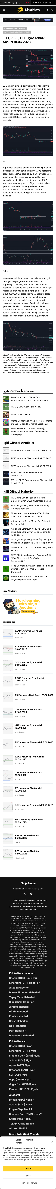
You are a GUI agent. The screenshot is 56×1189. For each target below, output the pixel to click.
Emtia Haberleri (18, 1016)
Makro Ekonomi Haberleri (24, 992)
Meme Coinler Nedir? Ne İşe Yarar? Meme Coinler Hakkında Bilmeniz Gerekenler (31, 422)
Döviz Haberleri (18, 1011)
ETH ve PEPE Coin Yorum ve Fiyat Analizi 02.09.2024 (31, 482)
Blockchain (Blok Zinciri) (24, 1134)
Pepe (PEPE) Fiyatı (20, 1079)
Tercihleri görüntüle (28, 1183)
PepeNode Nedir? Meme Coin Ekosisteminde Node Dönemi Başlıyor (29, 399)
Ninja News (28, 883)
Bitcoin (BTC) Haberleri (23, 978)
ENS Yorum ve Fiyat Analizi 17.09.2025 (34, 742)
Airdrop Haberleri (19, 1006)
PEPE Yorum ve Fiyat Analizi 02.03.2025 (31, 458)
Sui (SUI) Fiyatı (18, 1074)
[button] (52, 1141)
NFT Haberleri (17, 1025)
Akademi (14, 1094)
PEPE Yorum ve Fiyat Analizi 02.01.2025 (31, 466)
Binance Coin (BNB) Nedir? (25, 1114)
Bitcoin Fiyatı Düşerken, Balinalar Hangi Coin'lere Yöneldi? (30, 507)
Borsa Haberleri (18, 1021)
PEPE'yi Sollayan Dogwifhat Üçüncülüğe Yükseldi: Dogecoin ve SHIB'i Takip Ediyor (32, 541)
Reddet (28, 1175)
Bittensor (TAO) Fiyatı (22, 1069)
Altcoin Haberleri (19, 987)
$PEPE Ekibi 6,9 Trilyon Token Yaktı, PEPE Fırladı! (32, 549)
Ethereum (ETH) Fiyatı (22, 1050)
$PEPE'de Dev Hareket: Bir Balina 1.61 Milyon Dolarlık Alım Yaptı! (29, 578)
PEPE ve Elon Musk (20, 414)
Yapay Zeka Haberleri (22, 997)
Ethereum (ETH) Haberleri (24, 982)
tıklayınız (46, 372)
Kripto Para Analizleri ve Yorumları (16, 32)
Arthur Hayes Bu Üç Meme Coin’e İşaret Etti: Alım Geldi (30, 523)
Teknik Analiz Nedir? (21, 1123)
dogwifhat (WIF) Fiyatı (22, 1084)
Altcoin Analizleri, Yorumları (14, 28)
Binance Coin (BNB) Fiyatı (24, 1055)
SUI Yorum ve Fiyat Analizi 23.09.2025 (34, 695)
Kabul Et (28, 1168)
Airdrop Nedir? (18, 1128)
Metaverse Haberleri (21, 1035)
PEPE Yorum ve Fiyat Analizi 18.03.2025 (31, 450)
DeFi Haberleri (17, 1030)
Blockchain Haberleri (21, 1001)
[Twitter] (25, 894)
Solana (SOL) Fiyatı (20, 1060)
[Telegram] (31, 894)
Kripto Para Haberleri (22, 973)
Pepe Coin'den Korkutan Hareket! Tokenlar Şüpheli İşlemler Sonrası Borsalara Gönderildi (32, 568)
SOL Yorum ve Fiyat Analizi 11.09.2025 (34, 805)
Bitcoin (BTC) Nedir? (21, 1099)
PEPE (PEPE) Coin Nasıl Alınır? (26, 406)
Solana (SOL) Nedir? (21, 1104)
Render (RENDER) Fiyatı (23, 1089)
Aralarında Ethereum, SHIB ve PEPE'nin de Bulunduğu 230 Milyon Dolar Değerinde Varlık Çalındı (31, 531)
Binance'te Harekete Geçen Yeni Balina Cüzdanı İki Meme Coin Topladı (30, 515)
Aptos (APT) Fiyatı (20, 1065)
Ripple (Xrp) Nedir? (20, 1109)
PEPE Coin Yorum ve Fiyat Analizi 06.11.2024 (27, 474)
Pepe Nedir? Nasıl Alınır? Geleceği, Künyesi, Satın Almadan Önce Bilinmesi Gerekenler (30, 431)
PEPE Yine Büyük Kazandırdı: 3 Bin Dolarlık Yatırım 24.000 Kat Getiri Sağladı (31, 499)
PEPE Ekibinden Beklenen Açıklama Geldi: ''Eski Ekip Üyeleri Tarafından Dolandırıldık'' (31, 558)
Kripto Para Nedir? (20, 1118)
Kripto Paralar (17, 1041)
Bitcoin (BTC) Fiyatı (20, 1046)
